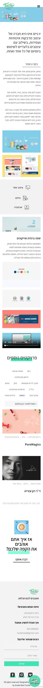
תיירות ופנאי (10, 395)
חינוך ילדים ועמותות (29, 383)
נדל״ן (31, 389)
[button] (38, 6)
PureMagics (33, 444)
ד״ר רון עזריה (32, 491)
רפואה (22, 395)
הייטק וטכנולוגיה (21, 377)
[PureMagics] (21, 421)
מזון (15, 383)
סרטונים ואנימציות (17, 389)
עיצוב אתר (33, 395)
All (29, 371)
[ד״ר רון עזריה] (21, 468)
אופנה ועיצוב (17, 371)
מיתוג (7, 383)
